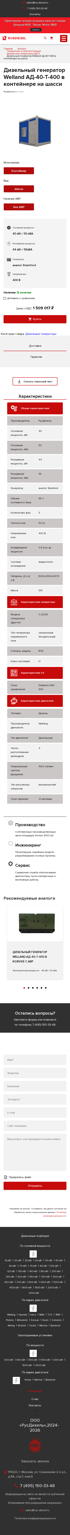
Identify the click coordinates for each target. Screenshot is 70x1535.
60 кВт (12, 1266)
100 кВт (54, 1266)
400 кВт (45, 1276)
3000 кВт (34, 1293)
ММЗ (41, 1314)
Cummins (57, 1320)
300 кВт (22, 1276)
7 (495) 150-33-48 (37, 8)
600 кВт (8, 1282)
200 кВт (56, 1271)
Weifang (11, 1314)
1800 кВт (40, 1287)
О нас (35, 1399)
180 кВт (44, 1271)
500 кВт (57, 1276)
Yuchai (32, 1325)
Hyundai (23, 1314)
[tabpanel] (35, 942)
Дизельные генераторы (40, 334)
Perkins (10, 1320)
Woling (11, 1325)
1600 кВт (27, 1287)
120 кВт (11, 1271)
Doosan (35, 1320)
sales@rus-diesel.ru (37, 2)
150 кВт (22, 1271)
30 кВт (38, 1260)
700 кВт (21, 1282)
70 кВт (23, 1266)
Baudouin (55, 1325)
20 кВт (18, 1260)
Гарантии (36, 357)
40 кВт (48, 1260)
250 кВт (10, 1276)
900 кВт (33, 1359)
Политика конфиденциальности (35, 1518)
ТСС (50, 1314)
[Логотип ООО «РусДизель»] (14, 38)
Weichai (43, 1325)
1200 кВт (58, 1282)
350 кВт (33, 1276)
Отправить (35, 1185)
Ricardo (22, 1325)
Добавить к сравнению (21, 298)
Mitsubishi (22, 1320)
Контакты (35, 14)
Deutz (45, 1320)
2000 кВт (53, 1287)
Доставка (35, 346)
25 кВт (28, 1260)
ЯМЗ (58, 1314)
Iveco (33, 1314)
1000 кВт (45, 1282)
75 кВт (33, 1266)
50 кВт (59, 1260)
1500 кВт (14, 1287)
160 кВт (33, 1271)
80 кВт (43, 1266)
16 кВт (8, 1260)
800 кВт (33, 1282)
